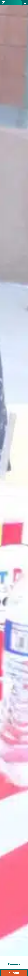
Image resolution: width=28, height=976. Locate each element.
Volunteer (14, 973)
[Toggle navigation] (25, 2)
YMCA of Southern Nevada (11, 2)
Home (2, 958)
